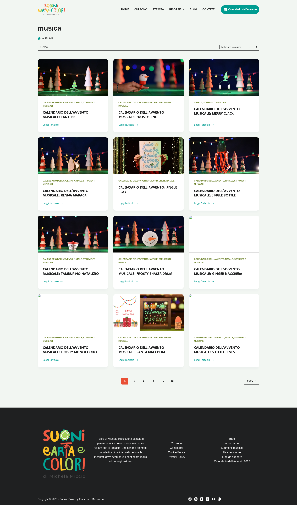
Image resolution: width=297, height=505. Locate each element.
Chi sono (140, 9)
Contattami (176, 447)
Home (125, 9)
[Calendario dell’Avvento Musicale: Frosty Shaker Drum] (148, 234)
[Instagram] (195, 499)
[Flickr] (213, 499)
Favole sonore (232, 452)
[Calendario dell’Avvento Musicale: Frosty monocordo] (73, 312)
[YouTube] (201, 499)
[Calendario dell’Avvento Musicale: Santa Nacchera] (148, 312)
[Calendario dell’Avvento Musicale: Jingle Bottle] (224, 155)
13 (172, 381)
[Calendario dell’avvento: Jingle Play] (148, 155)
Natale (78, 102)
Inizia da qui (232, 443)
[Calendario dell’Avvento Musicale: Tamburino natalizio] (73, 234)
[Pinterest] (219, 499)
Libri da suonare (232, 456)
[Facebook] (190, 499)
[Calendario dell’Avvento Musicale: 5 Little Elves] (224, 312)
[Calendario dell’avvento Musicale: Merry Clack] (224, 77)
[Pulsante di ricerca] (255, 47)
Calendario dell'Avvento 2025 (232, 461)
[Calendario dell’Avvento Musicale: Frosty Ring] (148, 77)
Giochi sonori (157, 181)
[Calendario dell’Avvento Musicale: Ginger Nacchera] (224, 234)
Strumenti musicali (214, 102)
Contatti (208, 9)
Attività (158, 9)
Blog (193, 9)
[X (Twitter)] (207, 499)
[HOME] (39, 38)
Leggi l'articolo (51, 125)
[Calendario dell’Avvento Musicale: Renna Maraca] (73, 155)
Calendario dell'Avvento (242, 9)
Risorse (175, 9)
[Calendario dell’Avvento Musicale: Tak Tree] (73, 77)
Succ (250, 381)
